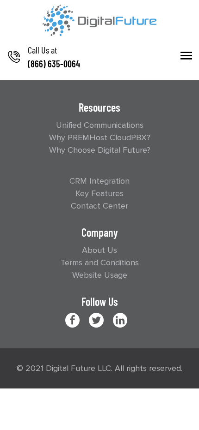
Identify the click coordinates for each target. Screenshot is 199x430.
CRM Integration (99, 181)
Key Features (99, 193)
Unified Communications (99, 125)
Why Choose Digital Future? (99, 150)
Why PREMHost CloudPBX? (99, 137)
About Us (99, 250)
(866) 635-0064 (54, 63)
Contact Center (99, 206)
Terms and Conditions (100, 262)
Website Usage (99, 275)
